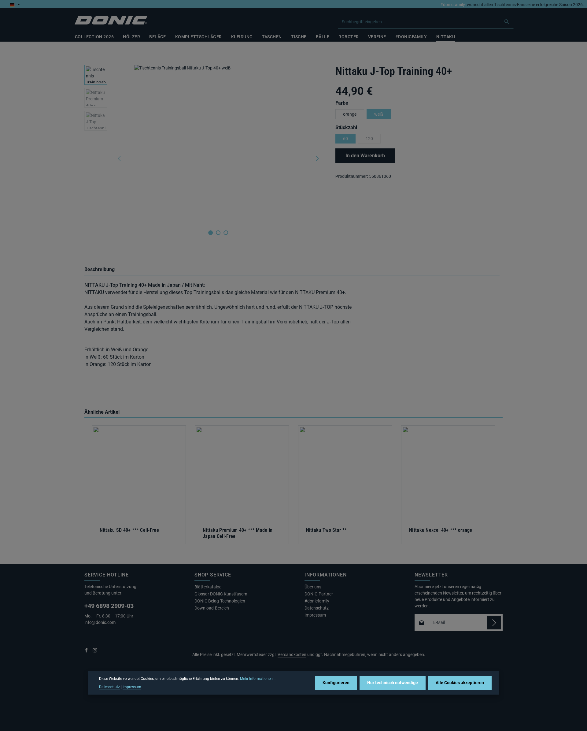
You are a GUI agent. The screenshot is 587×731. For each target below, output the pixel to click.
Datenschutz (317, 608)
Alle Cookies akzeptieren (460, 682)
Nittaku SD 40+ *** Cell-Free (129, 530)
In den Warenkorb (365, 156)
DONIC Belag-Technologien (219, 601)
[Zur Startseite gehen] (111, 20)
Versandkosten (292, 654)
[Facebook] (87, 651)
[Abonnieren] (494, 622)
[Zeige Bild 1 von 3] (210, 232)
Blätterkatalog (208, 586)
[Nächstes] (316, 158)
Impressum (315, 615)
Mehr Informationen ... (258, 679)
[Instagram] (95, 651)
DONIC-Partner (319, 593)
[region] (203, 158)
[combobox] (419, 22)
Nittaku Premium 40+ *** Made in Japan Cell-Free (237, 533)
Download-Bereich (211, 608)
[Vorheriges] (119, 158)
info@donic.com (100, 622)
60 (345, 138)
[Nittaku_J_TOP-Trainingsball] (218, 144)
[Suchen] (507, 22)
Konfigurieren (336, 682)
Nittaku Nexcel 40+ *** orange (440, 530)
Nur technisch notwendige (392, 682)
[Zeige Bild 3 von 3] (225, 232)
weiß (378, 114)
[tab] (292, 269)
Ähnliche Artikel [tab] (102, 412)
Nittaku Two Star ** (326, 530)
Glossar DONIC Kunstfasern (220, 593)
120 (373, 140)
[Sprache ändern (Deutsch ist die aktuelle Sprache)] (15, 4)
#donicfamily (452, 4)
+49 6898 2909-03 (109, 606)
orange (349, 114)
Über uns (313, 586)
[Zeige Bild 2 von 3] (218, 232)
